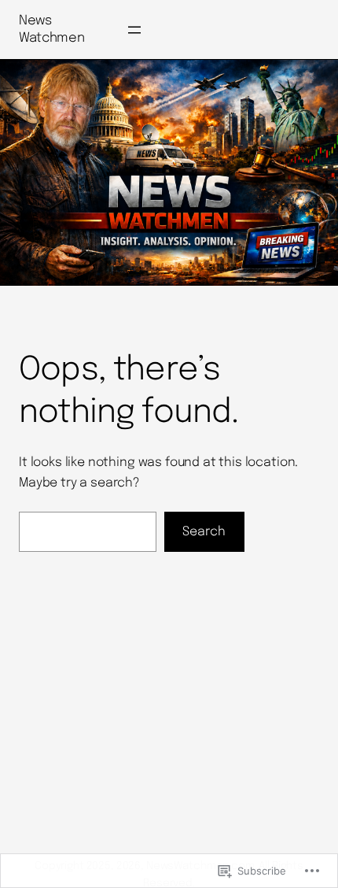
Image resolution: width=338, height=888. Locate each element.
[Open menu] (134, 29)
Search (204, 531)
